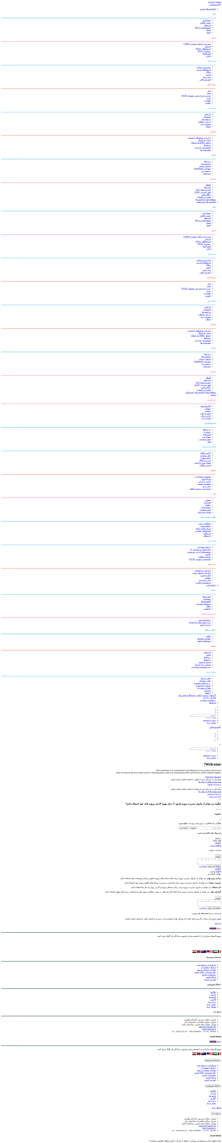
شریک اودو (206, 479)
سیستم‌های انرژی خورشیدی (199, 552)
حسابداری (206, 20)
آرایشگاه (207, 536)
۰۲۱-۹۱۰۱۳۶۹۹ (209, 698)
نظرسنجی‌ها (205, 150)
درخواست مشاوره (208, 700)
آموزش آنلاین (205, 79)
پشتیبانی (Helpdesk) (202, 169)
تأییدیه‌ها (207, 187)
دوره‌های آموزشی (203, 604)
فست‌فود (207, 434)
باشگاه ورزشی (204, 524)
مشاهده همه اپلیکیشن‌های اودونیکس (200, 392)
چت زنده (207, 77)
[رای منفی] (216, 896)
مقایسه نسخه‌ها (204, 639)
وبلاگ (208, 72)
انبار (209, 91)
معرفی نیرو (206, 124)
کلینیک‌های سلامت (203, 531)
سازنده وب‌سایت (203, 67)
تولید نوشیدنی (205, 510)
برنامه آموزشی (204, 620)
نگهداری (207, 100)
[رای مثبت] (220, 896)
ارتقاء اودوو (211, 977)
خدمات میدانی (205, 166)
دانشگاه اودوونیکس (213, 1086)
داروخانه (207, 533)
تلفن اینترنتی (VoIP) (202, 192)
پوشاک (208, 408)
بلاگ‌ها (213, 992)
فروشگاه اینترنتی (203, 70)
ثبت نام (218, 923)
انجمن (208, 75)
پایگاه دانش (206, 195)
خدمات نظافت (204, 557)
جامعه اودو (211, 585)
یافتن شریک (206, 678)
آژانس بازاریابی (204, 481)
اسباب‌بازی (206, 418)
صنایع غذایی (206, 507)
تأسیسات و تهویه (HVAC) (200, 559)
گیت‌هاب (207, 652)
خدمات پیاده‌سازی (203, 686)
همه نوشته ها (215, 782)
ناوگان (208, 126)
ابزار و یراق (206, 416)
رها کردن (203, 866)
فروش (208, 46)
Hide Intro (209, 777)
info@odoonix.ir (209, 1029)
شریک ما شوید (204, 662)
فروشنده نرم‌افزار (203, 583)
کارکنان (207, 114)
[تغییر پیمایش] (215, 740)
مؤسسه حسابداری (203, 477)
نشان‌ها (202, 782)
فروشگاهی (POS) (203, 49)
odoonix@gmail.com (207, 1027)
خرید (209, 98)
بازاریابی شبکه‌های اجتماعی (199, 138)
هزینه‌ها (208, 25)
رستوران (207, 432)
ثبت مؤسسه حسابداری (201, 667)
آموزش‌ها (207, 596)
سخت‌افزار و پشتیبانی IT (200, 549)
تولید (209, 93)
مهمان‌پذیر (206, 437)
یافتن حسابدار (205, 681)
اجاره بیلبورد (205, 575)
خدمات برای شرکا (203, 665)
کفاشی (208, 554)
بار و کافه (207, 429)
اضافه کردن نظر (214, 866)
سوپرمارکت (205, 413)
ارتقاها (208, 693)
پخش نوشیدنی (205, 439)
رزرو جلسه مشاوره (202, 683)
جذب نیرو (207, 486)
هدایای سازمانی (204, 512)
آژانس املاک (205, 453)
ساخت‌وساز (206, 458)
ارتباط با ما (216, 1114)
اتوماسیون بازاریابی (202, 147)
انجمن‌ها (212, 997)
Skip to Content (214, 2)
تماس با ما (211, 723)
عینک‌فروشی (205, 526)
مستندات (207, 599)
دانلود (208, 636)
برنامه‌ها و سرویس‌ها (212, 1060)
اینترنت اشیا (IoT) (203, 190)
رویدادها (207, 145)
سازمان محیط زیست (202, 573)
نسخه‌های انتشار (204, 641)
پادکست (207, 609)
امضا (209, 32)
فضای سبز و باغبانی (202, 463)
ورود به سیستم (209, 720)
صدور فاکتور (205, 23)
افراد (207, 782)
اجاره (208, 56)
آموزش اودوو (210, 979)
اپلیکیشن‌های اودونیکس (206, 202)
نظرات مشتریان (204, 688)
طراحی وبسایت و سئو (206, 970)
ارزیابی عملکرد (204, 122)
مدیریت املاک (205, 460)
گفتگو (208, 185)
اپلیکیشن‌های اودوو (208, 9)
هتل (209, 442)
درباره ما (212, 1002)
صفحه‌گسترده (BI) (203, 28)
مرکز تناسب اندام (203, 528)
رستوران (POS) (204, 51)
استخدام (207, 117)
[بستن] (220, 744)
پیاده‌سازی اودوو (209, 975)
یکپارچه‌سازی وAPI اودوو (205, 972)
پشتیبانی (207, 690)
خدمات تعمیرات (204, 547)
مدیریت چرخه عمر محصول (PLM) (196, 96)
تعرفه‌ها (212, 703)
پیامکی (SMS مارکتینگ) (201, 143)
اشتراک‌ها (207, 54)
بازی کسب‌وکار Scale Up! (200, 622)
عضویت (193, 828)
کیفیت (208, 103)
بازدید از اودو (205, 625)
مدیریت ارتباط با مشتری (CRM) (197, 44)
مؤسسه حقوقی (204, 484)
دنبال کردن (184, 828)
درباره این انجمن (214, 784)
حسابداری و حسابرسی (206, 965)
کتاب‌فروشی (205, 406)
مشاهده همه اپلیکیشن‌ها (206, 199)
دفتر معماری (205, 455)
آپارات (213, 995)
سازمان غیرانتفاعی (202, 570)
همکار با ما (211, 1007)
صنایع (213, 395)
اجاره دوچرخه (205, 580)
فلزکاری (207, 502)
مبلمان (208, 411)
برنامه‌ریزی (206, 171)
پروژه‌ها (207, 161)
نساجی (208, 500)
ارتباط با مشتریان (208, 967)
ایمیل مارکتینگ (204, 140)
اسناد (208, 30)
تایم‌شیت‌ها (206, 164)
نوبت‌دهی (207, 173)
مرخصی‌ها (206, 119)
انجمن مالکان (205, 465)
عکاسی (207, 578)
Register (217, 777)
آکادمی (213, 999)
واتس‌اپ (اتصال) (204, 197)
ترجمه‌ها (207, 660)
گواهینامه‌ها (206, 601)
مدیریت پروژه (215, 796)
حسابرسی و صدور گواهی (200, 489)
